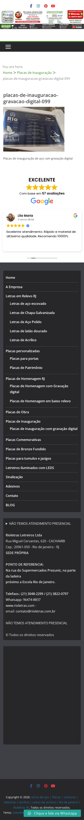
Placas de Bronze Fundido (26, 449)
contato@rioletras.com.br (35, 611)
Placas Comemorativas (23, 439)
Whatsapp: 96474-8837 (23, 599)
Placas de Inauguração (23, 421)
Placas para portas (24, 358)
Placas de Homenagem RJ (25, 378)
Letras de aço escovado (28, 303)
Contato (12, 495)
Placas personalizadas (23, 351)
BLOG (10, 505)
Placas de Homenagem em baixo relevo (40, 401)
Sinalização (14, 477)
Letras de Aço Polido (26, 322)
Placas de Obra (17, 412)
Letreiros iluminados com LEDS (30, 468)
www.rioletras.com (20, 605)
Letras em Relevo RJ (21, 296)
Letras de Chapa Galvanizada (32, 313)
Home (10, 277)
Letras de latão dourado (28, 331)
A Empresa (14, 287)
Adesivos (13, 486)
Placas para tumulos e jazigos (28, 458)
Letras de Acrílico (23, 340)
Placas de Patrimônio (26, 367)
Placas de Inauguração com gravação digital (43, 428)
